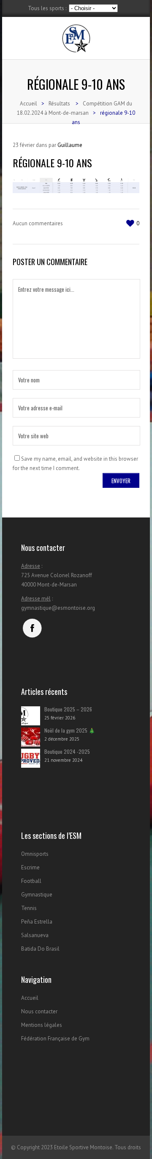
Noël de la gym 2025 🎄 (69, 730)
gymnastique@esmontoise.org (58, 607)
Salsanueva (35, 935)
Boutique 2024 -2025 (67, 751)
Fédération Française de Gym (55, 1038)
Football (31, 881)
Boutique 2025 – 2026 (68, 709)
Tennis (29, 908)
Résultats (59, 103)
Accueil (28, 103)
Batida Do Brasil (40, 948)
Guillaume (69, 145)
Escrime (30, 867)
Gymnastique (36, 894)
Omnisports (35, 853)
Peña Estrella (36, 921)
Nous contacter (39, 1011)
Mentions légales (41, 1025)
